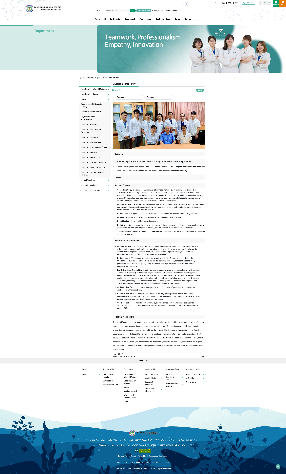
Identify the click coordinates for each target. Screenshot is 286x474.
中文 (223, 3)
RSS (236, 3)
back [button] (200, 90)
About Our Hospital (112, 19)
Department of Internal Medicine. (93, 89)
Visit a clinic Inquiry (152, 374)
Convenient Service (183, 19)
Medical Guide (145, 19)
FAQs (230, 3)
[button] (118, 90)
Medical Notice (151, 378)
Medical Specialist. (87, 180)
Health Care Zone (163, 19)
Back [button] (203, 357)
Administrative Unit (110, 385)
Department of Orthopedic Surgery (91, 105)
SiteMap (215, 3)
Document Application (149, 383)
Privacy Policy (123, 456)
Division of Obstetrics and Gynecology (91, 131)
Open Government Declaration (156, 456)
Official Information (193, 378)
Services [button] (150, 97)
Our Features (108, 381)
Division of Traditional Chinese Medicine (92, 173)
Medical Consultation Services (171, 377)
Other (126, 401)
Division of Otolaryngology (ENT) (94, 147)
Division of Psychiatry (89, 124)
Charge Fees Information (150, 389)
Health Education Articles (172, 384)
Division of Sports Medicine (92, 112)
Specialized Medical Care (90, 190)
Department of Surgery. (89, 94)
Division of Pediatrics (89, 137)
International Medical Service (130, 396)
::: (211, 3)
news (175, 10)
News (97, 19)
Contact (168, 10)
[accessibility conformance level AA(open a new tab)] (145, 450)
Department (130, 19)
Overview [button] (121, 97)
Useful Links (191, 382)
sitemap (142, 361)
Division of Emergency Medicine (93, 162)
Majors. (98, 78)
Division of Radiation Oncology (93, 167)
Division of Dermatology (90, 157)
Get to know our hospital (109, 375)
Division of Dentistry (89, 152)
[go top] (278, 466)
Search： (100, 10)
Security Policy (137, 456)
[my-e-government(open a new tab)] (136, 450)
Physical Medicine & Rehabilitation (89, 118)
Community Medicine (88, 185)
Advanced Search (143, 11)
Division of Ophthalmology (91, 142)
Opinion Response (193, 374)
